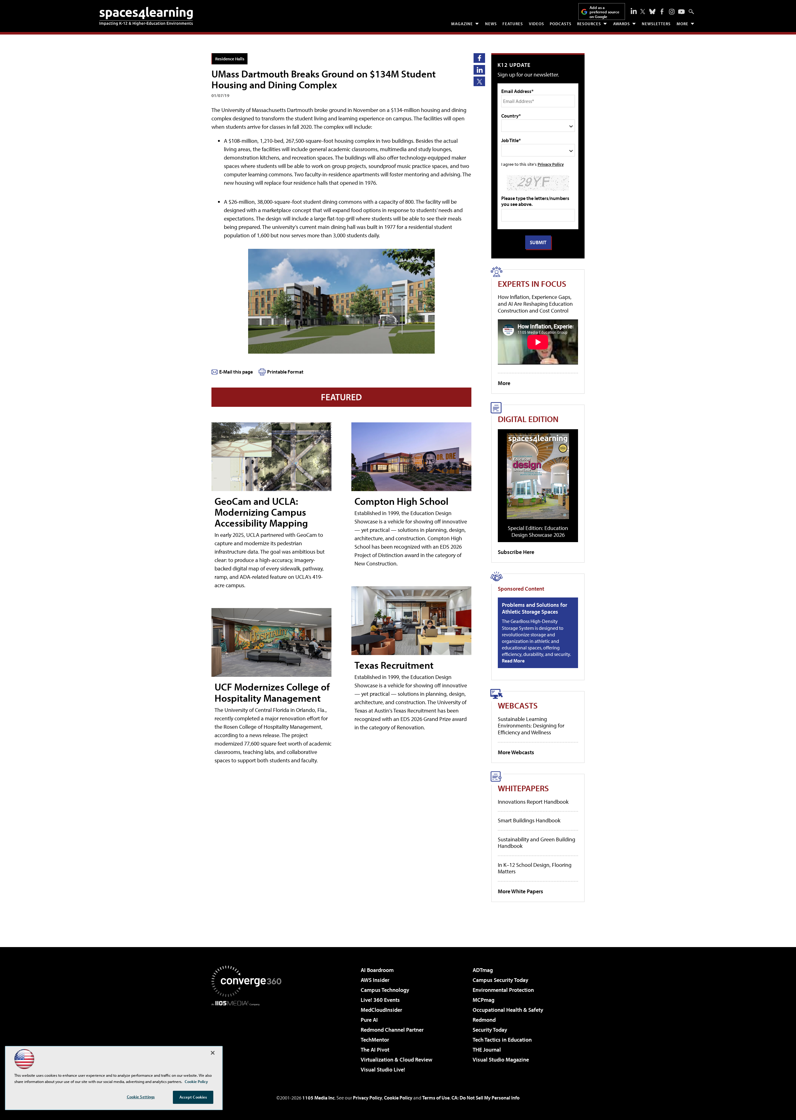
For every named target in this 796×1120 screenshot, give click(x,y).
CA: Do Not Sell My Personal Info (485, 1097)
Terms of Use (436, 1097)
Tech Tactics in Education (502, 1039)
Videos (536, 23)
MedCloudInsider (381, 1009)
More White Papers (520, 891)
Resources (589, 23)
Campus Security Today (500, 979)
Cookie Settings (141, 1096)
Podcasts (561, 23)
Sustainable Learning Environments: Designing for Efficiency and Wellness (531, 725)
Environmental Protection (503, 989)
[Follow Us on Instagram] (672, 12)
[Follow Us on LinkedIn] (634, 11)
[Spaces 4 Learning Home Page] (146, 16)
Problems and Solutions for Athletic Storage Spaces (534, 608)
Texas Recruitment (393, 665)
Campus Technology (385, 989)
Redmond (484, 1019)
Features (512, 23)
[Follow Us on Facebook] (662, 11)
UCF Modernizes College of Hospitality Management (272, 692)
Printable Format (285, 372)
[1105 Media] (248, 1037)
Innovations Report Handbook (533, 801)
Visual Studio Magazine (501, 1059)
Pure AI (369, 1019)
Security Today (490, 1029)
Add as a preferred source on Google (604, 12)
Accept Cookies (193, 1096)
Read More (513, 661)
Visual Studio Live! (383, 1069)
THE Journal (487, 1049)
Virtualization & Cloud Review (396, 1059)
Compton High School (401, 501)
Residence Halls (229, 59)
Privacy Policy (551, 164)
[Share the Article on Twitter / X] (479, 81)
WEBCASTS (518, 705)
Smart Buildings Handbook (529, 820)
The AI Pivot (375, 1049)
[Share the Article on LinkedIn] (479, 70)
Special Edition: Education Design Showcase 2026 (538, 531)
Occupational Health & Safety (508, 1009)
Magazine (462, 23)
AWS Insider (375, 979)
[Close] (213, 1053)
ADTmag (483, 970)
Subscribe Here (516, 551)
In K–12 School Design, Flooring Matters (535, 868)
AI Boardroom (377, 970)
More (682, 23)
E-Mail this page (236, 372)
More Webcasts (516, 752)
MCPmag (483, 999)
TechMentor (375, 1039)
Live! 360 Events (380, 999)
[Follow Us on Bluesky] (652, 11)
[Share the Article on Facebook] (479, 58)
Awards (621, 23)
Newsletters (656, 23)
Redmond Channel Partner (392, 1029)
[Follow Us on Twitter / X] (642, 11)
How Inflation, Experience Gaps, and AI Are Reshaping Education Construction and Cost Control (535, 303)
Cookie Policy (398, 1097)
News (491, 23)
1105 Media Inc (318, 1097)
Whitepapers (523, 788)
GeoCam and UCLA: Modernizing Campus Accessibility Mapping (261, 512)
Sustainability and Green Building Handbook (536, 843)
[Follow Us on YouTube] (681, 11)
